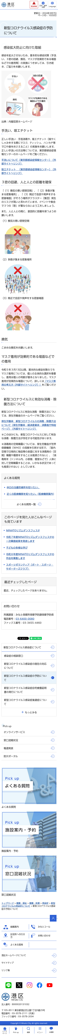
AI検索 (51, 1032)
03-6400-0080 (25, 619)
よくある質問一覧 (26, 504)
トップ (4, 1032)
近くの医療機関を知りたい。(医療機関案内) (30, 494)
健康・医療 (34, 903)
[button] (34, 4)
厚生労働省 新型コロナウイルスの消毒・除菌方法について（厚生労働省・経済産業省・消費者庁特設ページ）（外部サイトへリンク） (28, 425)
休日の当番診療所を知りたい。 (23, 487)
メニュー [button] (40, 1032)
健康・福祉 (21, 903)
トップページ (7, 903)
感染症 (45, 903)
